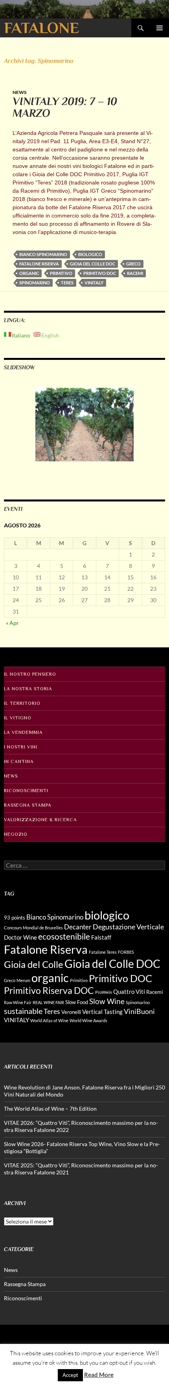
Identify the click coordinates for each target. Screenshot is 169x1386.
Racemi (135, 273)
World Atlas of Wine (49, 1020)
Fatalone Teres (103, 952)
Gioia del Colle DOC (92, 263)
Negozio (16, 834)
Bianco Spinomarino (43, 254)
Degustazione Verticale (128, 926)
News (20, 92)
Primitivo (61, 273)
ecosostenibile (64, 936)
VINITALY (93, 282)
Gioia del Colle (33, 964)
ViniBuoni (139, 1011)
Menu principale (159, 27)
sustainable (23, 1011)
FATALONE (41, 28)
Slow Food (76, 1002)
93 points (14, 917)
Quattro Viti (129, 991)
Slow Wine (107, 1001)
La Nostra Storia (28, 688)
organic (29, 273)
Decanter (78, 927)
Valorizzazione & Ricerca (40, 819)
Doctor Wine (20, 937)
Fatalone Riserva (39, 263)
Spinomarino (34, 282)
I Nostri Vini (20, 747)
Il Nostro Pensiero (30, 674)
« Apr (12, 622)
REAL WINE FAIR (48, 1002)
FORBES (126, 952)
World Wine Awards (88, 1020)
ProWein (103, 992)
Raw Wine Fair (17, 1002)
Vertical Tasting (102, 1011)
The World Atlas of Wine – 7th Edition (50, 1108)
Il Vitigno (17, 718)
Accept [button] (70, 1375)
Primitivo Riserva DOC (49, 990)
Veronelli (71, 1012)
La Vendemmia (23, 732)
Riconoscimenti (26, 790)
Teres (67, 282)
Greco (133, 263)
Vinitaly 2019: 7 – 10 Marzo (65, 107)
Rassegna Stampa (27, 805)
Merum (23, 980)
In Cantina (19, 761)
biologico (90, 254)
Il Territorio (22, 703)
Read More (99, 1374)
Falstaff (101, 937)
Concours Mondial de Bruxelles (33, 927)
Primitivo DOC (99, 273)
